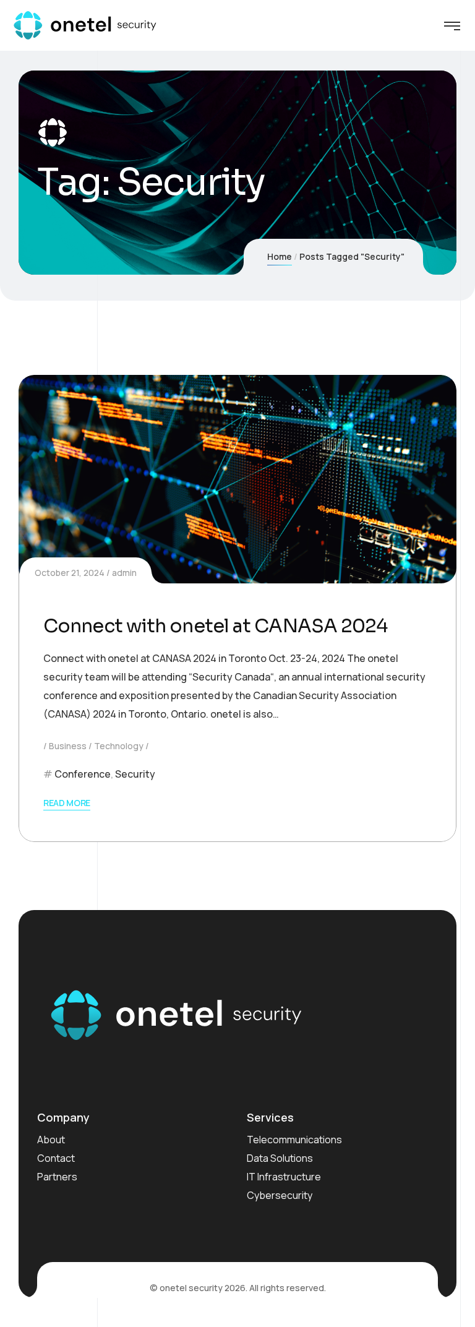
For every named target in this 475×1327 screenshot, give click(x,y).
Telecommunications (294, 1139)
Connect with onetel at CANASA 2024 (215, 626)
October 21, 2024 (70, 572)
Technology (118, 746)
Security (135, 774)
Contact (56, 1158)
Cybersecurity (279, 1195)
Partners (57, 1176)
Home (279, 256)
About (51, 1139)
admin (124, 572)
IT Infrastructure (284, 1176)
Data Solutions (280, 1158)
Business (68, 746)
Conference (82, 774)
